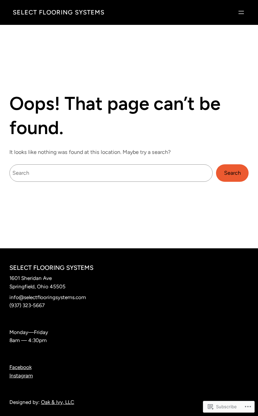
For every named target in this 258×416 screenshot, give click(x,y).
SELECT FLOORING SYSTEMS (58, 12)
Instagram (21, 375)
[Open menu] (241, 12)
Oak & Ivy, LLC (57, 402)
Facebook (20, 367)
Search (232, 173)
